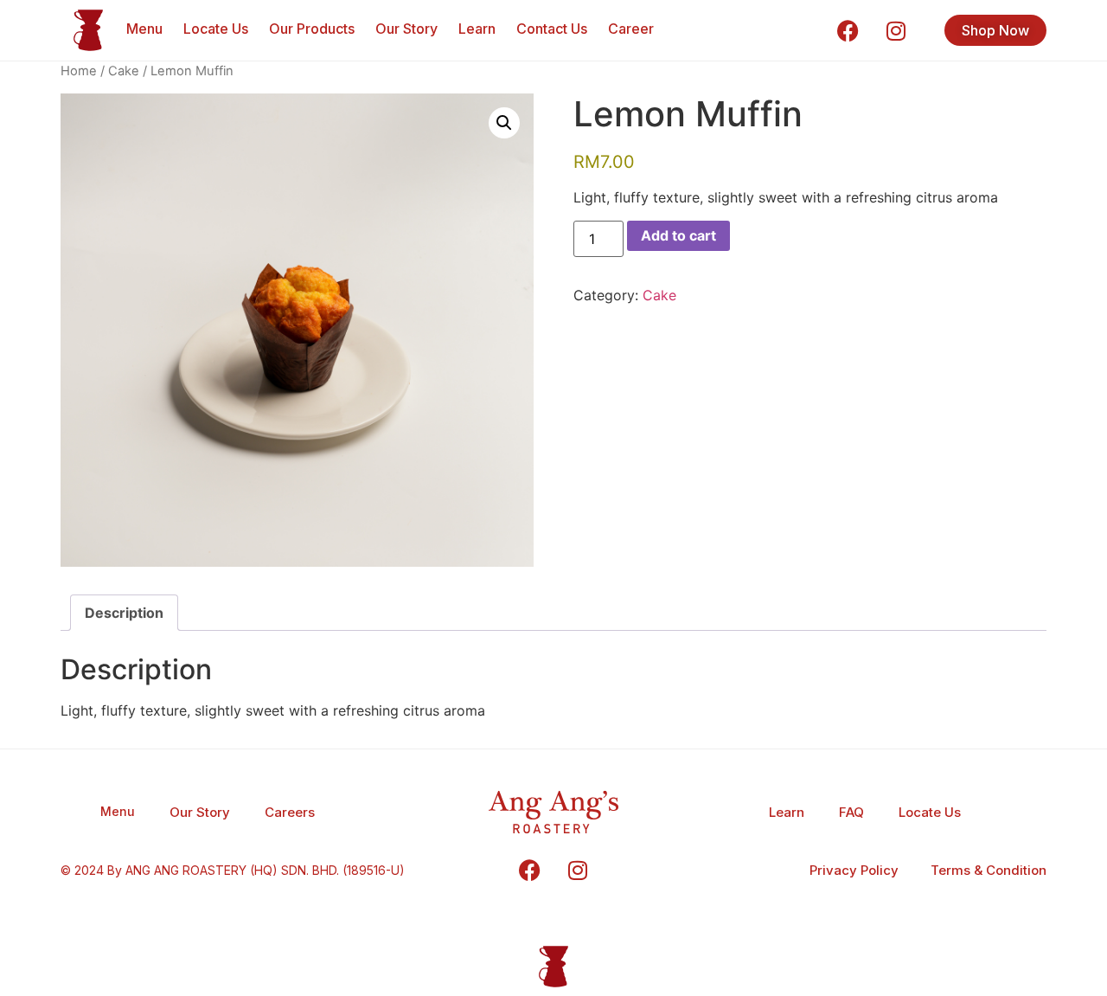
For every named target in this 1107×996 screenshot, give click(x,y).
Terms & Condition (988, 870)
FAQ (851, 812)
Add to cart (678, 235)
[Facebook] (848, 30)
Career (631, 28)
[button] (504, 122)
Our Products (312, 28)
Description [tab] (124, 612)
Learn (477, 28)
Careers (290, 812)
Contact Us (551, 28)
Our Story (406, 28)
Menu (144, 28)
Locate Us (215, 28)
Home (79, 71)
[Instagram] (896, 30)
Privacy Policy (854, 870)
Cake (123, 71)
